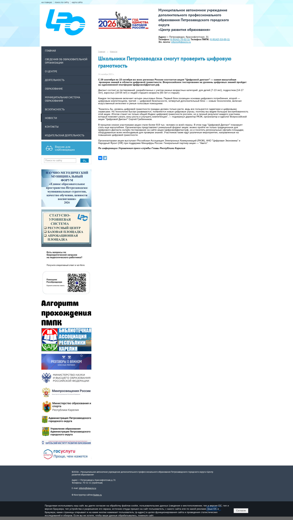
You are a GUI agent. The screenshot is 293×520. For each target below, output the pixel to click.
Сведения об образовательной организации (66, 61)
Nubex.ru (97, 494)
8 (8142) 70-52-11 (180, 39)
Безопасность (55, 109)
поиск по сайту (62, 2)
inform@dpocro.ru (87, 488)
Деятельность (54, 80)
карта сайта (77, 2)
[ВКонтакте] (100, 158)
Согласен (241, 510)
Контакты (51, 126)
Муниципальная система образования (62, 99)
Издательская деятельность (64, 135)
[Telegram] (105, 158)
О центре (51, 71)
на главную (46, 2)
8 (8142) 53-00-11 (220, 39)
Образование (54, 88)
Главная (50, 50)
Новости (51, 118)
